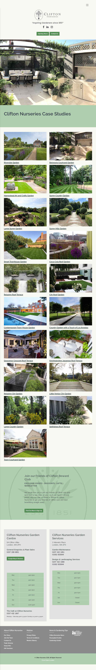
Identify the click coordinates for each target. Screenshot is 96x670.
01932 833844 (58, 555)
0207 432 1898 (58, 562)
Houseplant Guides (55, 638)
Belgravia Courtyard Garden (61, 163)
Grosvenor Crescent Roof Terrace (18, 361)
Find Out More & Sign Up (34, 510)
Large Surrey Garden (13, 228)
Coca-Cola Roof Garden (59, 262)
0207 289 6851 (13, 552)
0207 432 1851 (58, 552)
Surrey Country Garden (59, 196)
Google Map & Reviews (15, 558)
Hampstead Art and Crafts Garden (19, 196)
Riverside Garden (11, 163)
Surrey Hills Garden (57, 228)
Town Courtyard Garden (14, 460)
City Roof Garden (56, 295)
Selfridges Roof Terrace (59, 427)
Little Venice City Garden (60, 394)
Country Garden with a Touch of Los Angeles (68, 328)
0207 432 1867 (13, 613)
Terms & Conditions (33, 638)
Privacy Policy (31, 635)
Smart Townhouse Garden (15, 262)
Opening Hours (43, 33)
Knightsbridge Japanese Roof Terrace (65, 361)
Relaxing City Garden (13, 394)
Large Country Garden (13, 427)
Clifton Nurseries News (56, 635)
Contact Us (54, 33)
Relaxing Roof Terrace (13, 295)
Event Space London (48, 660)
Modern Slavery (32, 640)
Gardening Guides (55, 640)
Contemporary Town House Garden (19, 328)
